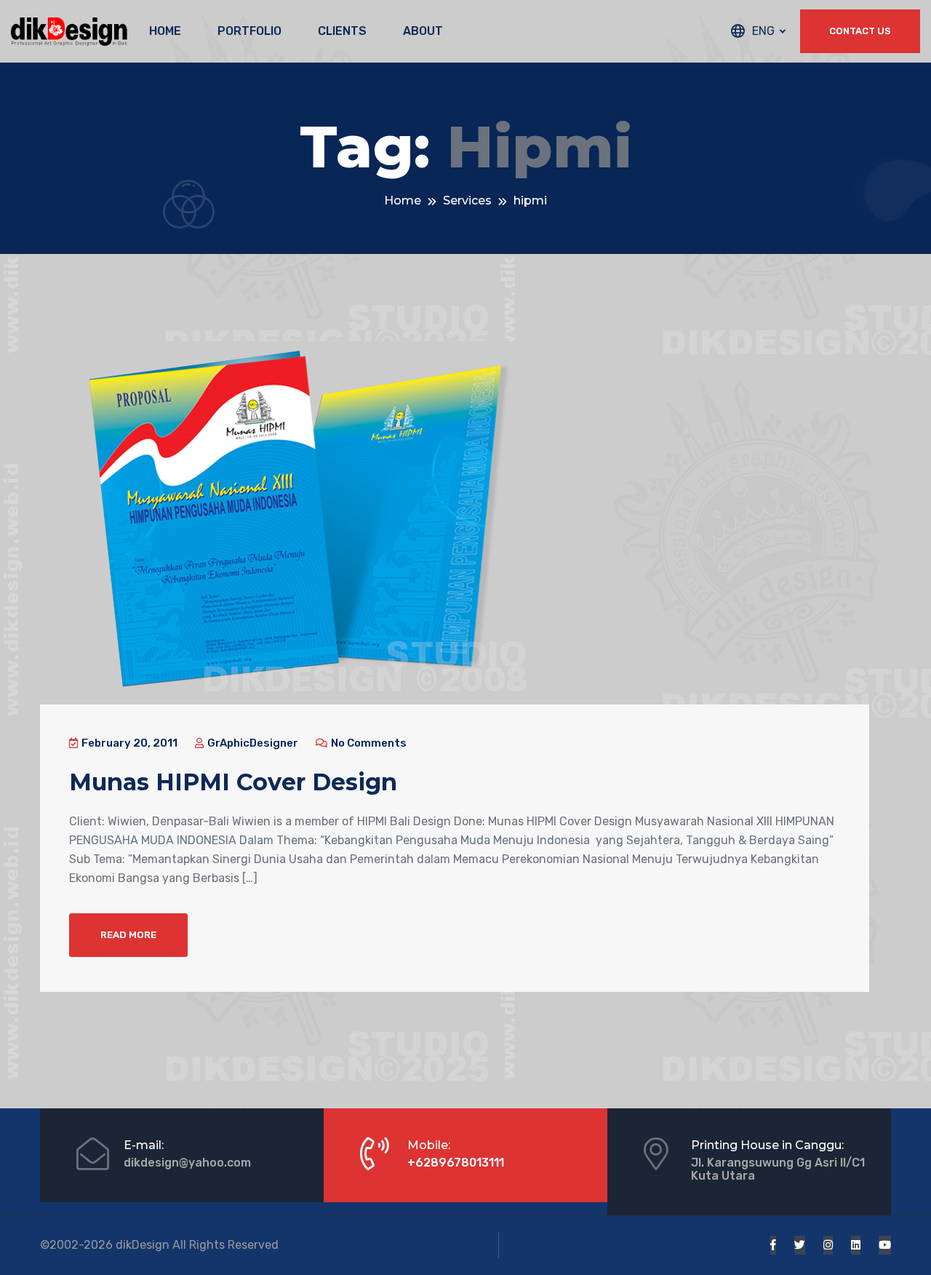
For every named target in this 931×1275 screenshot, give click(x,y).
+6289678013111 (455, 1162)
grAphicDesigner (251, 743)
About (423, 31)
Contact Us (860, 30)
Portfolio (249, 31)
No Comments (368, 743)
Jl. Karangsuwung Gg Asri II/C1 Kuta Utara (778, 1169)
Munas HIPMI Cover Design (233, 782)
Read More (128, 934)
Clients (342, 31)
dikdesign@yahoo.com (187, 1162)
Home (165, 31)
